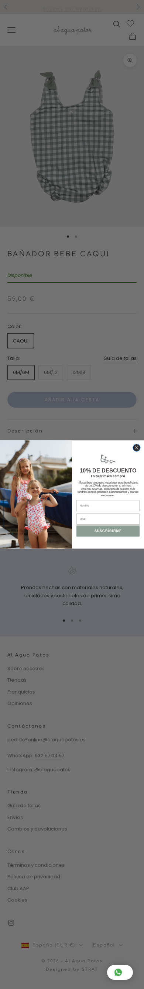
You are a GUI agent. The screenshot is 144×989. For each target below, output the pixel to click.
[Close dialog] (136, 447)
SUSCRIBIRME (108, 531)
